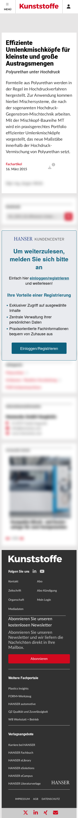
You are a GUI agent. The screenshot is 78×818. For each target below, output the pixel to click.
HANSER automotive (22, 704)
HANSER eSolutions (21, 768)
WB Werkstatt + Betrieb (23, 719)
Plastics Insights (18, 688)
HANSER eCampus (20, 776)
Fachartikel (14, 164)
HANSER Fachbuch (20, 752)
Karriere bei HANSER (21, 745)
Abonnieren (39, 658)
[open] (49, 167)
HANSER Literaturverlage (24, 783)
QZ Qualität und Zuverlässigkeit (28, 711)
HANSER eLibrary (19, 760)
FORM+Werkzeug (19, 696)
